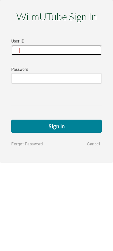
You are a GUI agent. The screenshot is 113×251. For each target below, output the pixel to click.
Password (19, 69)
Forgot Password (27, 143)
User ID (17, 41)
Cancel (93, 143)
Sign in (57, 126)
